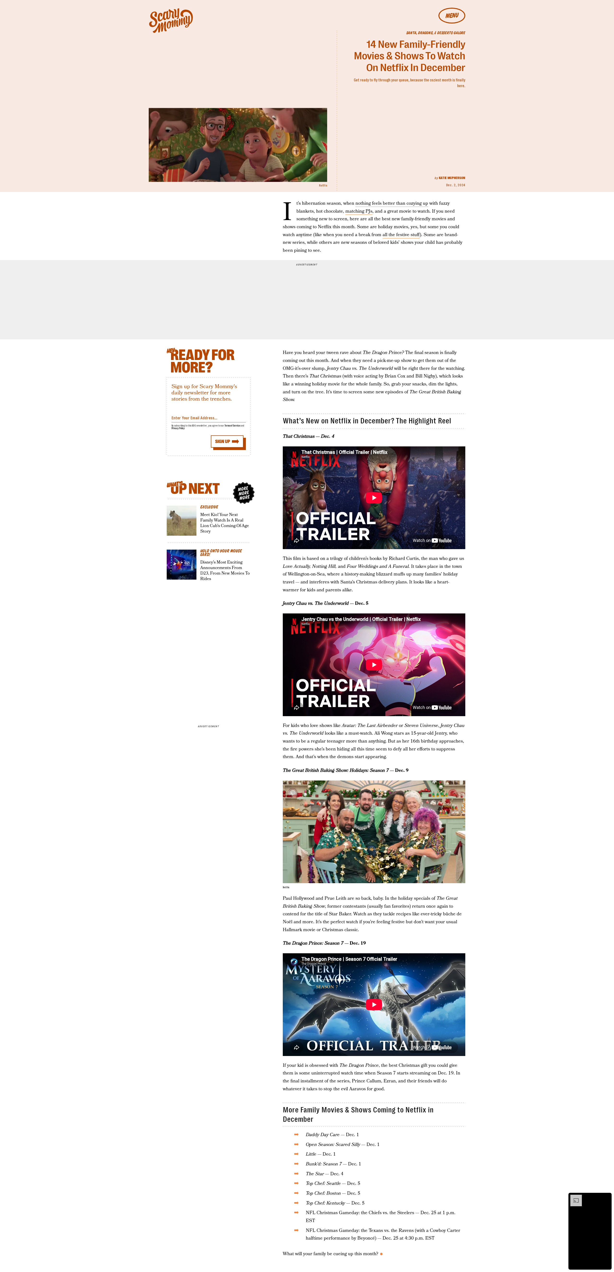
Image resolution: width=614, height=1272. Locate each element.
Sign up (222, 441)
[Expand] (574, 1197)
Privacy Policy (178, 428)
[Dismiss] (606, 1197)
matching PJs (358, 211)
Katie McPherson (452, 178)
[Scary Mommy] (171, 20)
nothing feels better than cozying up (391, 203)
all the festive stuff (401, 235)
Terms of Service (232, 425)
